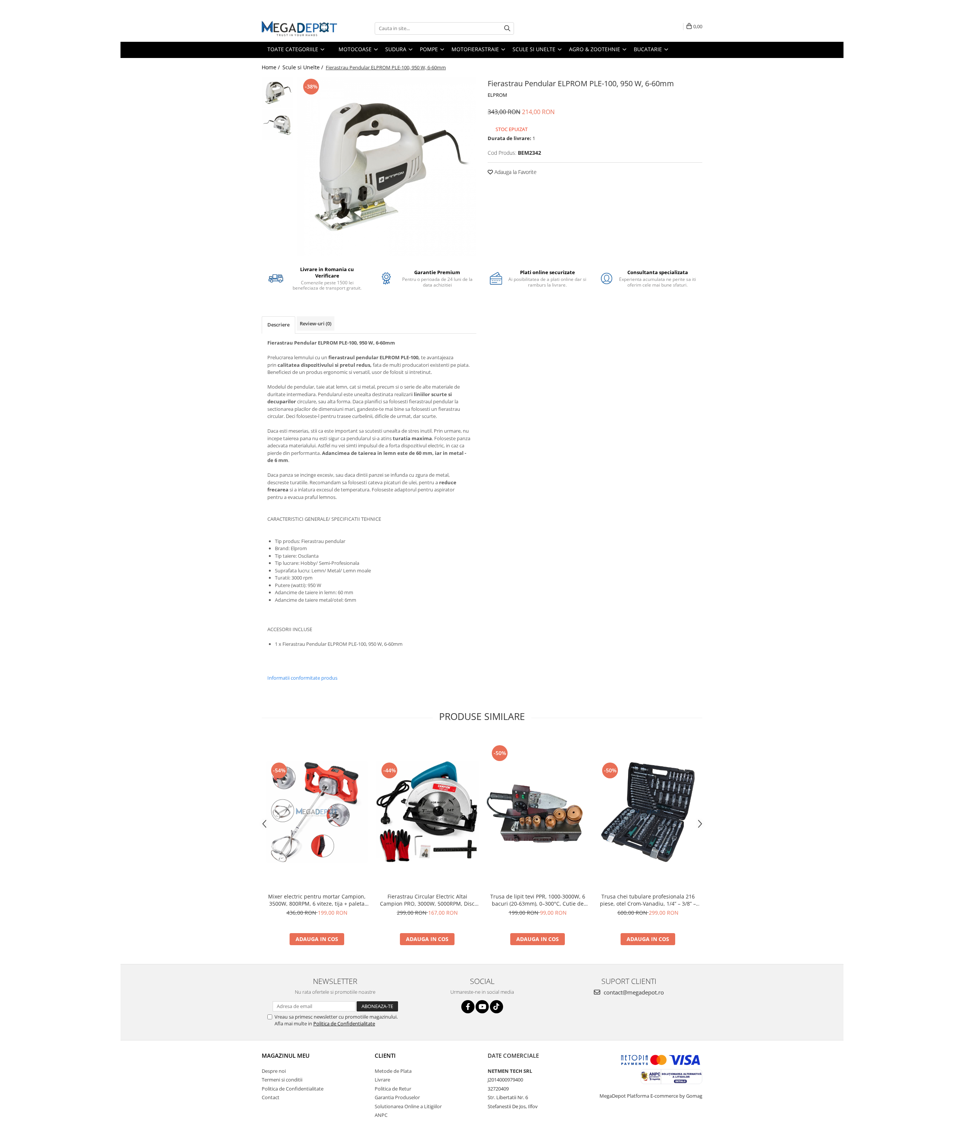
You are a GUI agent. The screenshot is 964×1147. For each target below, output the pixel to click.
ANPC (381, 1115)
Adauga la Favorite (515, 171)
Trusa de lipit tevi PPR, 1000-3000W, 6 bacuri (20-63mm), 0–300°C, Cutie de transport (537, 900)
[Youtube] (482, 1006)
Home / (271, 67)
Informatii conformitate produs (302, 677)
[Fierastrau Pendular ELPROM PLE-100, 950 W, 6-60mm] (386, 166)
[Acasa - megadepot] (299, 28)
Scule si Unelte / (303, 67)
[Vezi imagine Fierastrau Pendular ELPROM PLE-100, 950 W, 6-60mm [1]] (277, 124)
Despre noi (274, 1071)
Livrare (382, 1079)
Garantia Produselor (397, 1097)
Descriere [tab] (278, 324)
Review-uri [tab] (315, 323)
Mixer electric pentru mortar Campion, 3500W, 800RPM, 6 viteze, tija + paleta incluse (317, 900)
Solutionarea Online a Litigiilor (408, 1106)
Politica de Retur (393, 1088)
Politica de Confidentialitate (344, 1023)
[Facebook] (467, 1006)
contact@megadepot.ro (633, 992)
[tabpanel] (386, 166)
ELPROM (497, 95)
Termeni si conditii (282, 1079)
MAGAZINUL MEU (286, 1055)
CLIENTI (385, 1055)
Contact (270, 1097)
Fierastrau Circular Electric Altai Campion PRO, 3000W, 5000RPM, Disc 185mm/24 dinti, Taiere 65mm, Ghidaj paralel (427, 900)
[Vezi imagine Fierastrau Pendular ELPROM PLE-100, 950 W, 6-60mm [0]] (277, 92)
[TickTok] (496, 1006)
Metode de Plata (393, 1071)
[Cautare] (507, 28)
